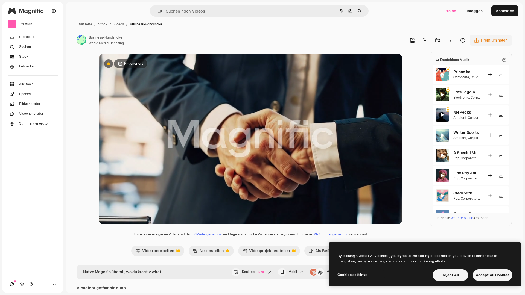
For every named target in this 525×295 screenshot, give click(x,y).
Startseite (84, 24)
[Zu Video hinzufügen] (490, 74)
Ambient (459, 118)
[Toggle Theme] (31, 284)
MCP (330, 272)
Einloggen (473, 10)
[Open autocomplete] (157, 11)
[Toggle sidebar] (53, 11)
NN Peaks (462, 112)
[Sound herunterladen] (501, 74)
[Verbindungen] (12, 284)
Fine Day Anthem (467, 172)
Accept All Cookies (492, 275)
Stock (102, 24)
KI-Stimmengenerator (331, 234)
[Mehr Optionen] (450, 40)
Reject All (450, 275)
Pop (456, 158)
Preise (450, 10)
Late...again (464, 92)
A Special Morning (467, 152)
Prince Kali (463, 71)
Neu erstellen (208, 252)
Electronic (461, 97)
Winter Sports (466, 132)
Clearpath (462, 193)
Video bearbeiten (154, 252)
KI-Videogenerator (208, 234)
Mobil (292, 272)
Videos (118, 24)
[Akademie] (22, 284)
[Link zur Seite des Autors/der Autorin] (81, 40)
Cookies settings (352, 274)
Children (477, 77)
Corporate (461, 77)
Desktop (253, 272)
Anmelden (505, 10)
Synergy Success (467, 213)
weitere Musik (462, 218)
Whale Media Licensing (106, 43)
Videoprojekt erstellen (266, 252)
